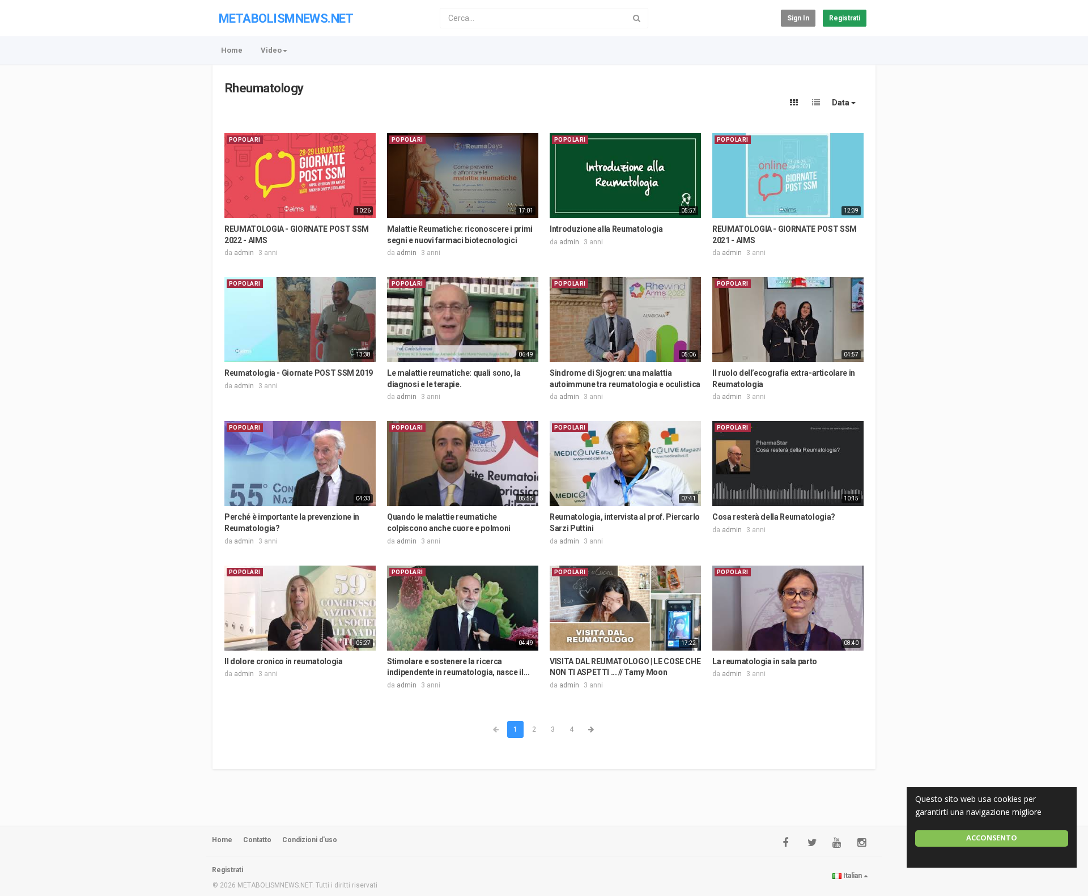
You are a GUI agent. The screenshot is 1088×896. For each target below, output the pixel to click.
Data (841, 102)
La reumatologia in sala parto (764, 661)
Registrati (844, 18)
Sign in (798, 18)
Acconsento (991, 838)
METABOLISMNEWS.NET (286, 18)
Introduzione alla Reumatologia (606, 228)
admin (244, 253)
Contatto (257, 840)
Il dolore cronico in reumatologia (283, 661)
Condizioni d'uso (309, 840)
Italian (853, 876)
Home (232, 50)
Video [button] (271, 50)
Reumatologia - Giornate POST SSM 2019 (298, 372)
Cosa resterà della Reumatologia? (773, 516)
